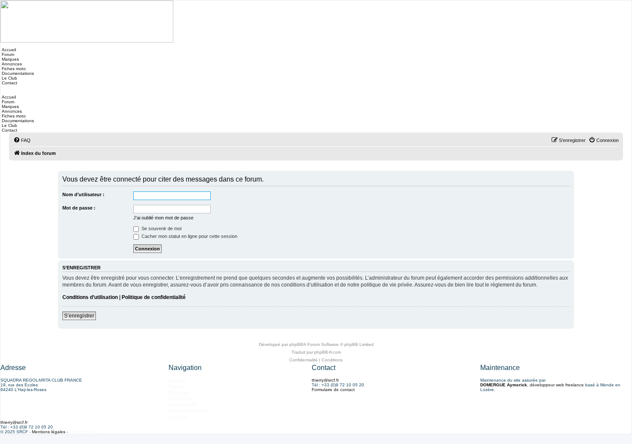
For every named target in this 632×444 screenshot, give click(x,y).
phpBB (296, 344)
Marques (9, 59)
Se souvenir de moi (160, 228)
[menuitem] (22, 140)
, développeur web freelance (532, 384)
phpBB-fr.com (327, 352)
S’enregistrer (79, 316)
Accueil (8, 49)
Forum (7, 54)
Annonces (11, 64)
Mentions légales (48, 431)
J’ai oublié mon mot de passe (163, 217)
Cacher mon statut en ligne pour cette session (188, 236)
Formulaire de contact (333, 389)
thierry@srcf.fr (325, 380)
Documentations (17, 73)
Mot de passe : (78, 207)
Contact (8, 82)
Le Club (8, 78)
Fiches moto (13, 68)
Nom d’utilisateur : (83, 194)
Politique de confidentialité (154, 297)
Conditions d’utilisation (90, 297)
